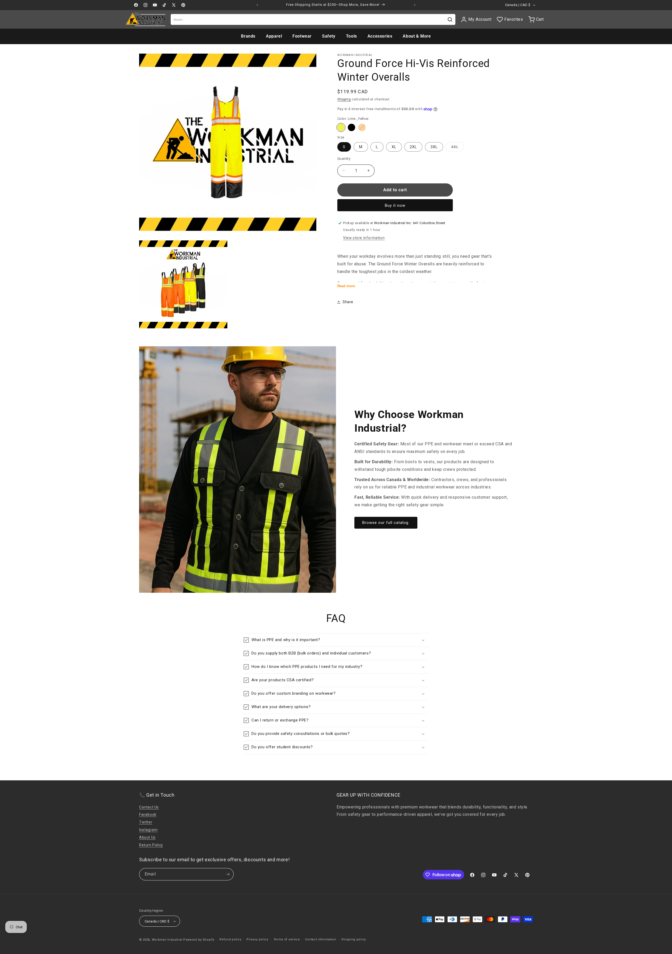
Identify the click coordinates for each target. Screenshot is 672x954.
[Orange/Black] (362, 127)
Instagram (148, 830)
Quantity (343, 159)
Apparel (274, 36)
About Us (147, 837)
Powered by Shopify (198, 939)
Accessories (380, 36)
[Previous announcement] (257, 5)
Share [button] (348, 302)
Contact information (320, 939)
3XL (434, 147)
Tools (351, 36)
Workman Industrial (167, 939)
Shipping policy (353, 939)
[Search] (450, 19)
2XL (413, 147)
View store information (364, 238)
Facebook (147, 814)
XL (394, 147)
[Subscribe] (227, 874)
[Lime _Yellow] (341, 127)
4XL (457, 148)
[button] (336, 640)
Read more (346, 286)
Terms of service (287, 939)
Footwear (302, 36)
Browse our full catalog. (386, 522)
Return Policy (151, 845)
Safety (328, 36)
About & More (417, 36)
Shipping (344, 99)
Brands (248, 36)
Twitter (145, 822)
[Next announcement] (415, 5)
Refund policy (230, 939)
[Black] (351, 127)
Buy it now (395, 205)
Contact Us (149, 807)
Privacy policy (257, 939)
